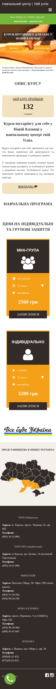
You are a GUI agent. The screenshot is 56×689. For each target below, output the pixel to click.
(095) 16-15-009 (10, 536)
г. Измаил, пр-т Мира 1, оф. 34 (29, 648)
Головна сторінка (8, 68)
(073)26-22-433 (10, 660)
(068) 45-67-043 (35, 21)
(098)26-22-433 (10, 656)
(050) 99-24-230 (10, 598)
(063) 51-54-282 (10, 594)
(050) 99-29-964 (10, 627)
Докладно (14, 48)
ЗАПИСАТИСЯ (28, 314)
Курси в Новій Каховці (24, 68)
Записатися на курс (42, 48)
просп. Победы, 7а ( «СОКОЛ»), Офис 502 (27, 17)
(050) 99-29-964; (20, 21)
